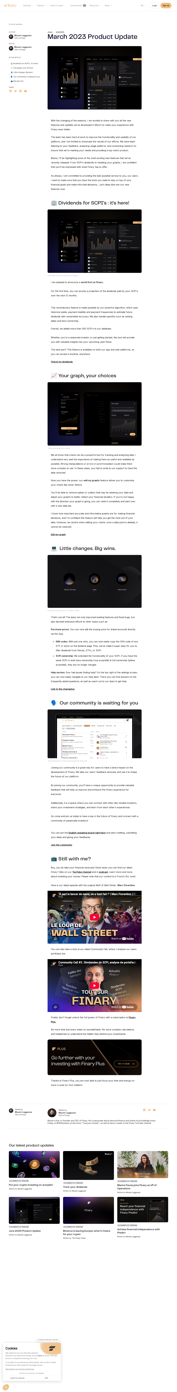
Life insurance (76, 5)
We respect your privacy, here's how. (20, 1369)
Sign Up (166, 5)
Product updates (15, 24)
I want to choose (17, 1378)
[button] (5, 1387)
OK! (46, 1378)
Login (154, 5)
